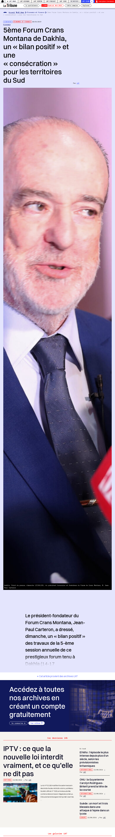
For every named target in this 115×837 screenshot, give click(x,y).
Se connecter (17, 723)
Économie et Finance (35, 12)
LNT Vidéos (38, 1)
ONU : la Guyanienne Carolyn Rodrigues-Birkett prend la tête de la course (94, 784)
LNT (78, 83)
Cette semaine (72, 5)
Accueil (12, 12)
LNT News (12, 1)
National (7, 780)
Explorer (86, 5)
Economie (6, 25)
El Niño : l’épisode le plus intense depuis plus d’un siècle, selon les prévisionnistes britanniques (94, 759)
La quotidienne (32, 5)
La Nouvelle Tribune (10, 5)
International (86, 770)
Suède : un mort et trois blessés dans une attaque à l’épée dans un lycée (94, 808)
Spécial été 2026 (52, 5)
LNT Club (85, 1)
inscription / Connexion (106, 1)
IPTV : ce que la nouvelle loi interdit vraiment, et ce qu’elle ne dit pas (38, 761)
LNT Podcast (51, 1)
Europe (83, 818)
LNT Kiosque (24, 1)
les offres (35, 723)
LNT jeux (63, 1)
